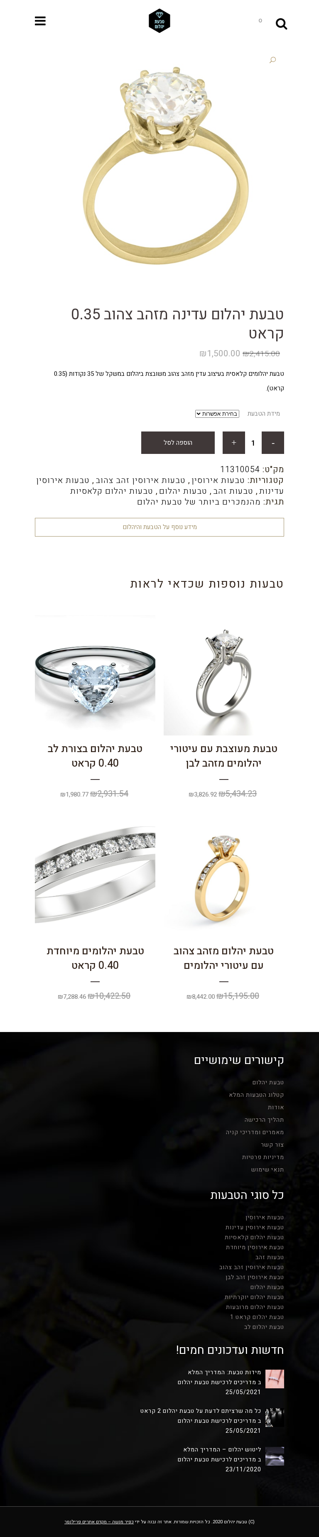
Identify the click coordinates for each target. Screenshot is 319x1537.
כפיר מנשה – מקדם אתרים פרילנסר (99, 1521)
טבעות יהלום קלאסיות (111, 491)
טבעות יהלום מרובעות (255, 1307)
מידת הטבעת (264, 413)
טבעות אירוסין (218, 480)
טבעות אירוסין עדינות (255, 1227)
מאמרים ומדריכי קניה (255, 1132)
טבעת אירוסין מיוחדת (255, 1247)
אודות (276, 1107)
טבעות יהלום (183, 491)
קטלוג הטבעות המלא (256, 1095)
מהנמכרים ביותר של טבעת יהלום (199, 502)
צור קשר (272, 1144)
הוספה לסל (178, 442)
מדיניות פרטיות (263, 1157)
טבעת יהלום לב (264, 1327)
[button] (273, 60)
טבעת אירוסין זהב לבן (255, 1277)
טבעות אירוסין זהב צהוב (141, 480)
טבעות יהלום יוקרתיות (254, 1297)
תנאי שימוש (267, 1169)
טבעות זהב (233, 491)
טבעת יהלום (268, 1082)
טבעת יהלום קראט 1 (257, 1317)
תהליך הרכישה (264, 1119)
